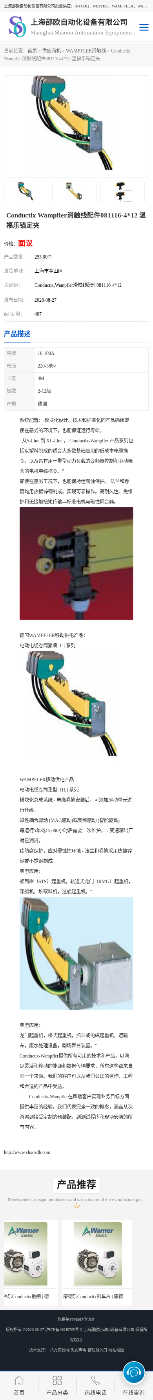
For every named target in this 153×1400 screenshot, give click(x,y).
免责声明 (78, 1350)
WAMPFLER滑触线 (86, 51)
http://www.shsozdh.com (27, 1152)
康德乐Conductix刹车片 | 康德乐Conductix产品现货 (56, 1296)
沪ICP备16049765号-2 (63, 1330)
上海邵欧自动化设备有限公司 (108, 1330)
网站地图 (116, 1350)
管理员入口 (97, 1350)
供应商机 (51, 51)
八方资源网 (59, 1350)
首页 (32, 51)
